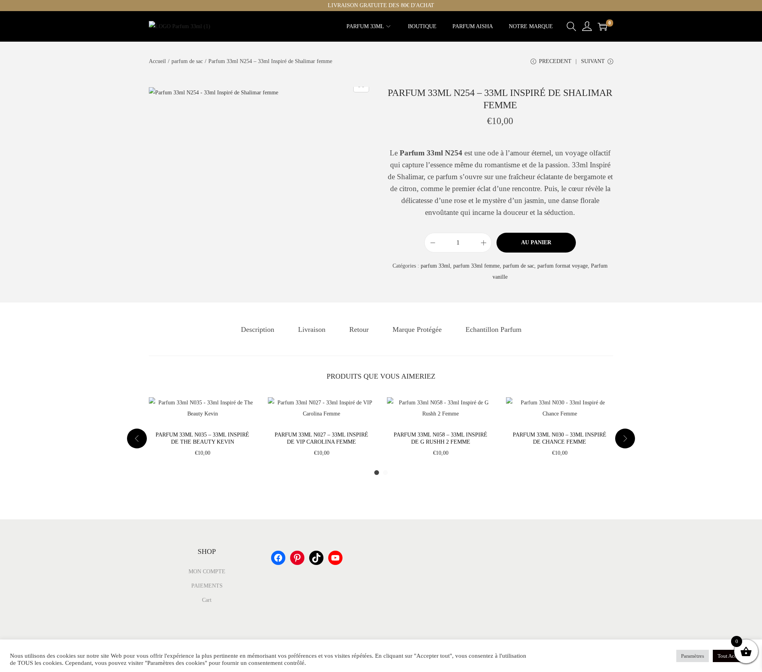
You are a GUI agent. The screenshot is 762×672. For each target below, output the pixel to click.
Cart (207, 600)
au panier (536, 242)
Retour (359, 329)
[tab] (257, 329)
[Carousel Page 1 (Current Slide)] (376, 472)
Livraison (311, 329)
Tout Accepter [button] (732, 656)
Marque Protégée (417, 329)
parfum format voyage (562, 266)
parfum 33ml (435, 266)
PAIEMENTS (207, 586)
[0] (602, 26)
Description (257, 329)
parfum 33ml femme (476, 266)
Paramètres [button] (692, 656)
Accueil (157, 61)
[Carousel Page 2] (385, 472)
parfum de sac (187, 61)
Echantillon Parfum (493, 329)
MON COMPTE (207, 571)
